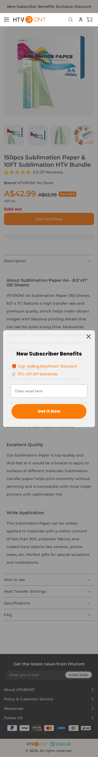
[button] (6, 19)
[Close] (88, 336)
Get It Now (49, 411)
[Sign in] (81, 19)
